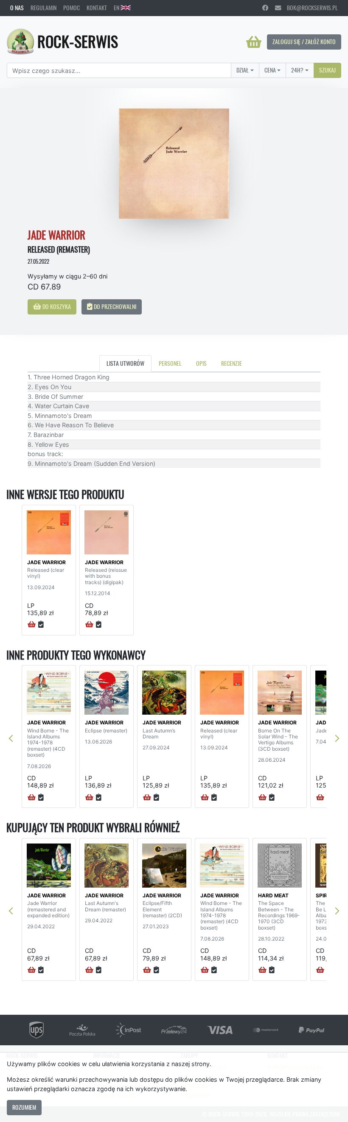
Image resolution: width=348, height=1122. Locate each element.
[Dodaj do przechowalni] (41, 625)
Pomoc (71, 7)
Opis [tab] (201, 363)
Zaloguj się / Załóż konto (304, 41)
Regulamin (43, 7)
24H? (297, 70)
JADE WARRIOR (46, 562)
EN (117, 7)
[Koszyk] (254, 42)
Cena (270, 70)
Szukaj (327, 70)
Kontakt (97, 7)
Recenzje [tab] (231, 363)
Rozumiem (24, 1107)
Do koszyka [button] (56, 306)
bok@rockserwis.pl (309, 7)
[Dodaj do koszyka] (31, 625)
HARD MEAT (273, 895)
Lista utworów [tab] (125, 363)
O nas (17, 7)
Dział (242, 70)
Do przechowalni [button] (114, 306)
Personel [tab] (170, 363)
